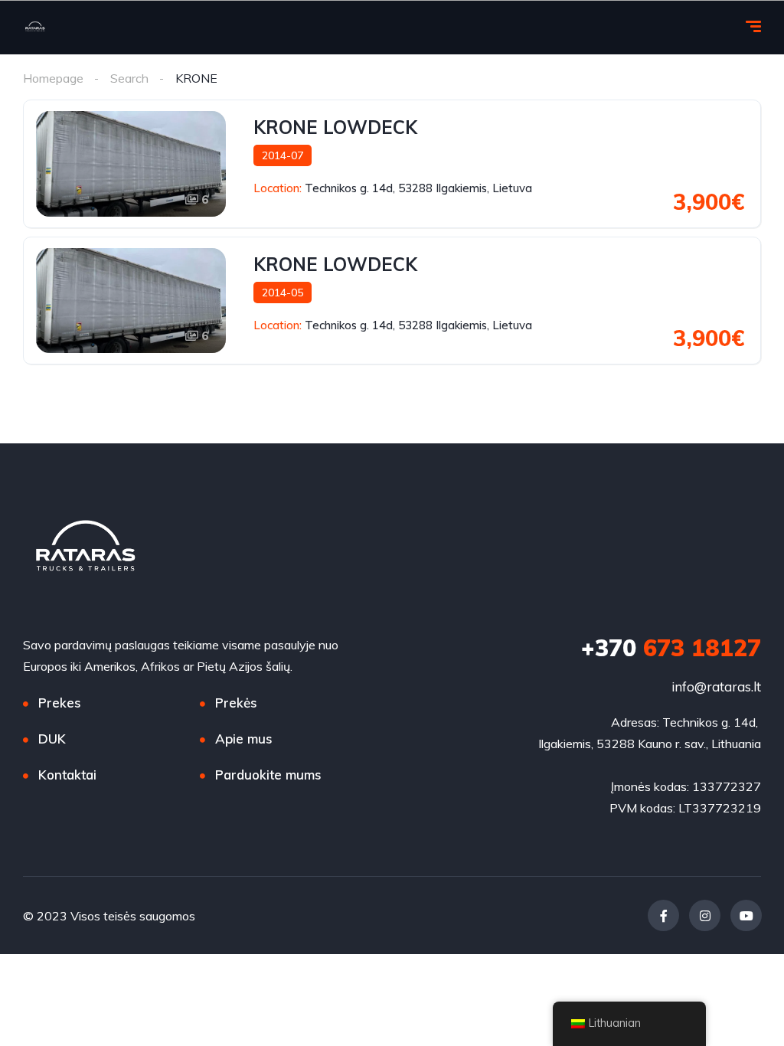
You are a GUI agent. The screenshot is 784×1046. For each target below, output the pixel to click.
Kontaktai (67, 775)
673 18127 (671, 647)
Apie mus (244, 739)
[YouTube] (746, 915)
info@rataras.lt (716, 686)
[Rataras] (35, 27)
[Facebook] (663, 915)
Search (129, 78)
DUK (52, 739)
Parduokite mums (268, 775)
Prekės (236, 703)
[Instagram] (704, 915)
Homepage (53, 78)
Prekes (59, 703)
